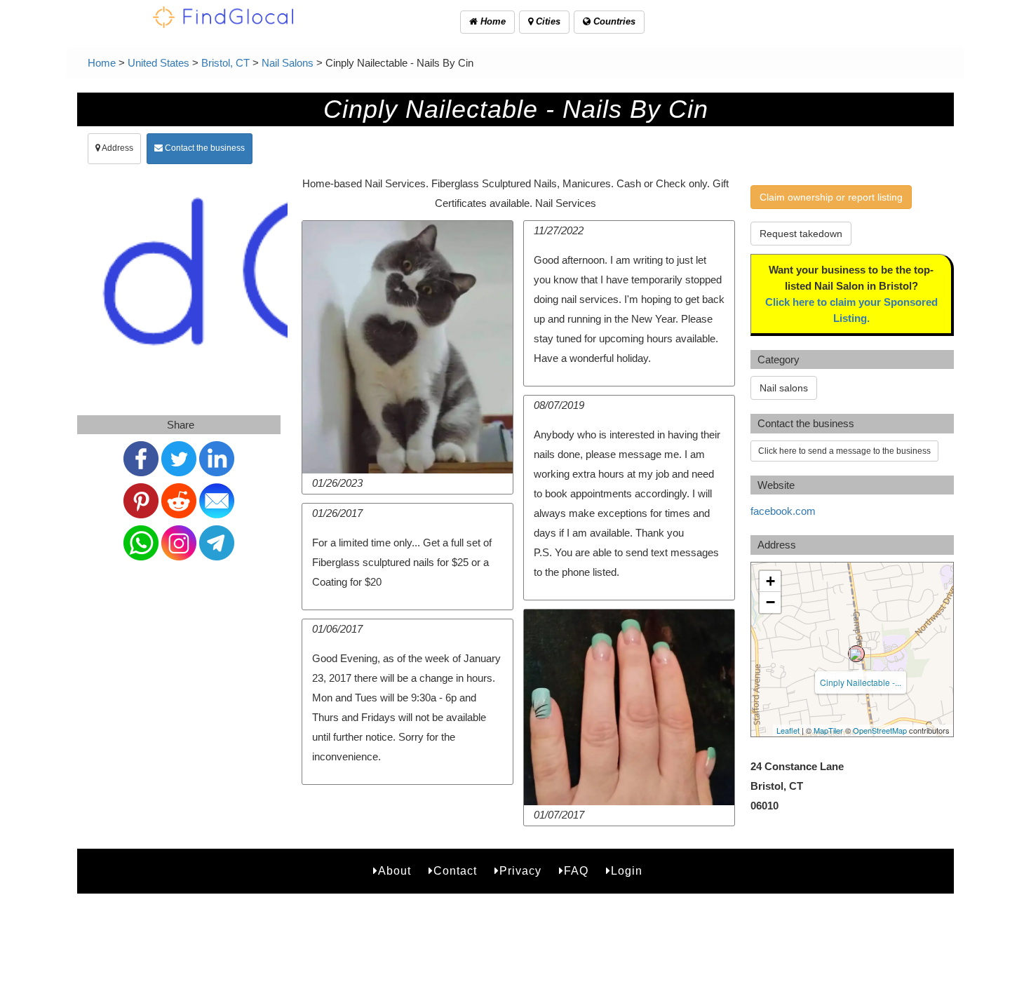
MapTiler (828, 730)
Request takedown (801, 233)
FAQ (576, 871)
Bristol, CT (225, 63)
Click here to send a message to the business (844, 451)
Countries (613, 21)
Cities (546, 21)
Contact (455, 871)
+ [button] (770, 581)
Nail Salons (288, 63)
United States (158, 63)
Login (626, 871)
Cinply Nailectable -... (860, 682)
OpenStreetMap (880, 730)
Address (116, 148)
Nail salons (784, 387)
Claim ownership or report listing (831, 197)
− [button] (770, 602)
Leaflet (788, 730)
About (394, 871)
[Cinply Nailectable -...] (856, 653)
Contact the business (204, 148)
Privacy (520, 871)
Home (492, 21)
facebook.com (783, 511)
